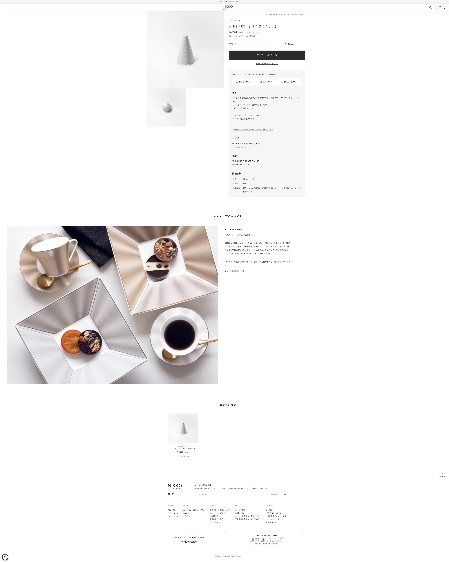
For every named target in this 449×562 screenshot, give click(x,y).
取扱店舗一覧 (271, 522)
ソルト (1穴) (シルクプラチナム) (183, 448)
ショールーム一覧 (272, 519)
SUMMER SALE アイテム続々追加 (228, 1)
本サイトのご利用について (220, 510)
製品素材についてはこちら (241, 165)
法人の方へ (214, 522)
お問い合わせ (240, 513)
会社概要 (269, 510)
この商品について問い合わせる (267, 64)
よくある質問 (240, 510)
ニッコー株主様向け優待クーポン (248, 516)
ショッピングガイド (217, 513)
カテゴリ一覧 (173, 516)
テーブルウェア (279, 14)
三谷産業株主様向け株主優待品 (247, 519)
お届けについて (245, 82)
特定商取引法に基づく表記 (276, 516)
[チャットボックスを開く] (5, 557)
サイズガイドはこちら (240, 147)
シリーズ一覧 (173, 513)
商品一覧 (171, 510)
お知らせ (186, 516)
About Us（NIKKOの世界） (194, 510)
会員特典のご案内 (216, 519)
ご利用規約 (214, 516)
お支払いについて (291, 82)
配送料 (231, 36)
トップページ (268, 14)
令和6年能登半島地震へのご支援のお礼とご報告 (253, 129)
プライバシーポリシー (274, 513)
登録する (274, 494)
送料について (268, 82)
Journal (186, 513)
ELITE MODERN (235, 21)
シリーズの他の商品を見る (234, 271)
